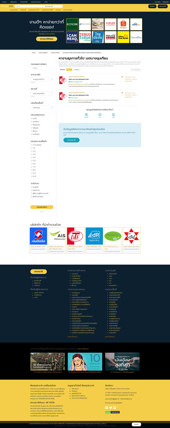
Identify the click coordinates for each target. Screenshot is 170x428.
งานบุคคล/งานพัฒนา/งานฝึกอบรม (83, 330)
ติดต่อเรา (75, 391)
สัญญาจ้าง (36, 125)
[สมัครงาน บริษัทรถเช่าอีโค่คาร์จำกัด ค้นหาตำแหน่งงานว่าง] (72, 24)
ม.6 (110, 281)
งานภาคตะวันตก (114, 330)
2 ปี (34, 151)
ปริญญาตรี (112, 274)
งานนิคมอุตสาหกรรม (115, 293)
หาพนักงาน (38, 295)
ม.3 (110, 283)
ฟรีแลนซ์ (35, 128)
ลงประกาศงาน (36, 2)
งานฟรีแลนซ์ (76, 278)
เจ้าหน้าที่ (35, 187)
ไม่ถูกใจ (86, 117)
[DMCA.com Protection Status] (112, 412)
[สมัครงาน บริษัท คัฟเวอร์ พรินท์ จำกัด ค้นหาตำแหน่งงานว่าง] (110, 37)
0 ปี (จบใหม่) (37, 145)
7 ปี (34, 167)
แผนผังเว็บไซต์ (76, 393)
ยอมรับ (136, 424)
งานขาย (58, 10)
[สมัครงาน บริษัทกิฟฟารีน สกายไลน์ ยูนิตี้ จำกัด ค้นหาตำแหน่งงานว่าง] (136, 37)
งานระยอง (112, 316)
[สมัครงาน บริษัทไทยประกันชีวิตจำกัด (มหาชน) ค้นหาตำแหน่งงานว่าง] (98, 37)
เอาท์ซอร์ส (36, 134)
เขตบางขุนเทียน (84, 84)
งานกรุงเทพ (14, 10)
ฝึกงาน (35, 131)
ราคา (46, 2)
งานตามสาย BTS (33, 10)
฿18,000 (73, 82)
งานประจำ (75, 274)
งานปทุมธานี (113, 311)
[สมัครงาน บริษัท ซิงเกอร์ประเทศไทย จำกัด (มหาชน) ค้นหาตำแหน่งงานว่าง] (110, 24)
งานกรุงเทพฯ (113, 300)
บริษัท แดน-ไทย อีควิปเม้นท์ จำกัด (79, 79)
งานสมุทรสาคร (113, 321)
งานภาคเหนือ (113, 326)
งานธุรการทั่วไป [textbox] (38, 79)
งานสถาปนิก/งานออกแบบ (80, 326)
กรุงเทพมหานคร (129, 77)
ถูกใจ (113, 117)
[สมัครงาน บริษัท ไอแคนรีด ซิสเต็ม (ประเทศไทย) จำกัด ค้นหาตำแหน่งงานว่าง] (72, 37)
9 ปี (34, 173)
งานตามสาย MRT (47, 10)
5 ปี (34, 160)
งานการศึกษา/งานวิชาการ (80, 302)
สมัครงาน (13, 2)
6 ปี (34, 164)
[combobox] (29, 6)
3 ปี (34, 154)
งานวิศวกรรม (76, 318)
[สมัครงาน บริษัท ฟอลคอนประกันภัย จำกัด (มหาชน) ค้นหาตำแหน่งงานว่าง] (85, 24)
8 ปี (34, 170)
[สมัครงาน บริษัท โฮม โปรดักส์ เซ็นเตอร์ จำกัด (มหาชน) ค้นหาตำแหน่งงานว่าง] (136, 24)
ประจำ (35, 118)
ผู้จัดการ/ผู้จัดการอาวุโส (40, 193)
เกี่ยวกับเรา (75, 389)
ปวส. (110, 276)
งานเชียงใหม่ (113, 304)
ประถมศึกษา (113, 285)
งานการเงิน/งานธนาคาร (79, 309)
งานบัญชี (23, 10)
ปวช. (110, 278)
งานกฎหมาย (76, 293)
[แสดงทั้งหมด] (72, 337)
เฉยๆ (99, 117)
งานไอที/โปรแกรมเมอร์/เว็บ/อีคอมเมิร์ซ (84, 323)
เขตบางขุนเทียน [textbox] (38, 93)
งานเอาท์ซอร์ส (76, 283)
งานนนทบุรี (112, 309)
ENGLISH (166, 2)
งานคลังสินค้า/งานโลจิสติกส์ (81, 304)
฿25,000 (79, 82)
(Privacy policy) (100, 424)
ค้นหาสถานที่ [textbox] (51, 6)
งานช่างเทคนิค (67, 10)
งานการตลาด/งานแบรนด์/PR (81, 297)
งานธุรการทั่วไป (73, 84)
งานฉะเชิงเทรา (113, 307)
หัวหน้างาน (36, 190)
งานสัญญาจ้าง (77, 281)
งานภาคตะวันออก (115, 328)
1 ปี (34, 148)
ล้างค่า (33, 82)
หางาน (4, 2)
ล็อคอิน (152, 6)
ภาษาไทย (157, 2)
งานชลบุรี (112, 302)
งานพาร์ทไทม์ (76, 276)
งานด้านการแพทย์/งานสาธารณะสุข (83, 333)
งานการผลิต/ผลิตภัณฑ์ (79, 300)
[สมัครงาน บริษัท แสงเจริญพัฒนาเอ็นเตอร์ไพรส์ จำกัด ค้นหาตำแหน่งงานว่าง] (98, 24)
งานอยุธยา (112, 314)
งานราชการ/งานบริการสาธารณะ (82, 316)
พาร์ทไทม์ (36, 122)
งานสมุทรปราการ (114, 318)
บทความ (37, 285)
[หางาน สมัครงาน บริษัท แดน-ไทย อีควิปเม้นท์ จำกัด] (63, 80)
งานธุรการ (134, 79)
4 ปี (34, 157)
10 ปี (34, 176)
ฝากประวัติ (23, 2)
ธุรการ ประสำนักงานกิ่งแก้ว (77, 77)
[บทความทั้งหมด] (83, 349)
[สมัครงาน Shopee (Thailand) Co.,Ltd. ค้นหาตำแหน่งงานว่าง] (123, 24)
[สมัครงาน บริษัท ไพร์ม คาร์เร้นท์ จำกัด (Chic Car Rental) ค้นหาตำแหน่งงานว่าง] (123, 37)
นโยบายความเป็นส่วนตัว (79, 398)
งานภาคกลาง (113, 323)
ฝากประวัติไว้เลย (46, 38)
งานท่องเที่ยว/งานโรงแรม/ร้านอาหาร (84, 328)
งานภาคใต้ (112, 333)
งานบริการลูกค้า (77, 314)
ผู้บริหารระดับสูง (38, 196)
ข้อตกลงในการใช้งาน (78, 396)
